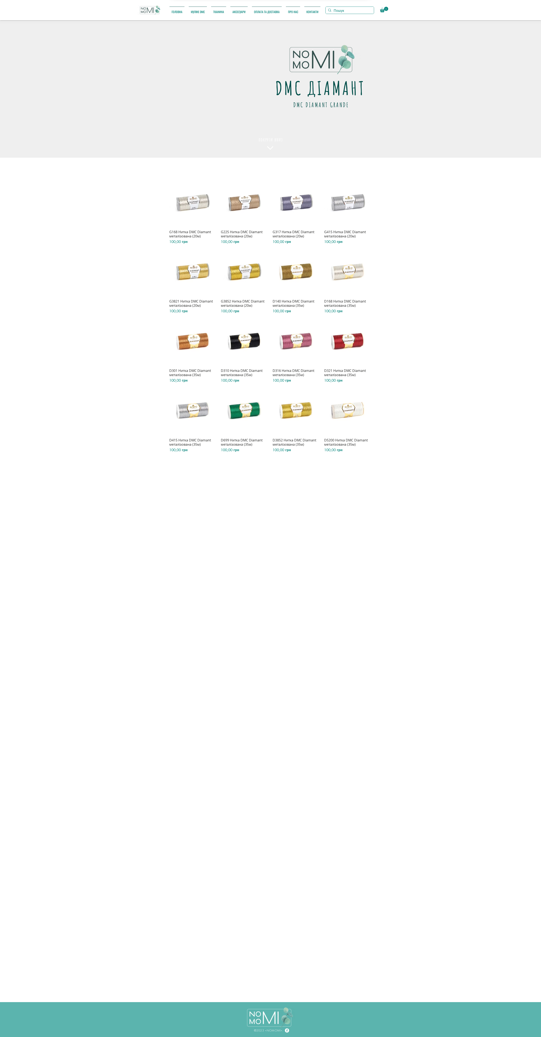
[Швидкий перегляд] (193, 202)
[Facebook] (287, 1030)
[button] (198, 10)
